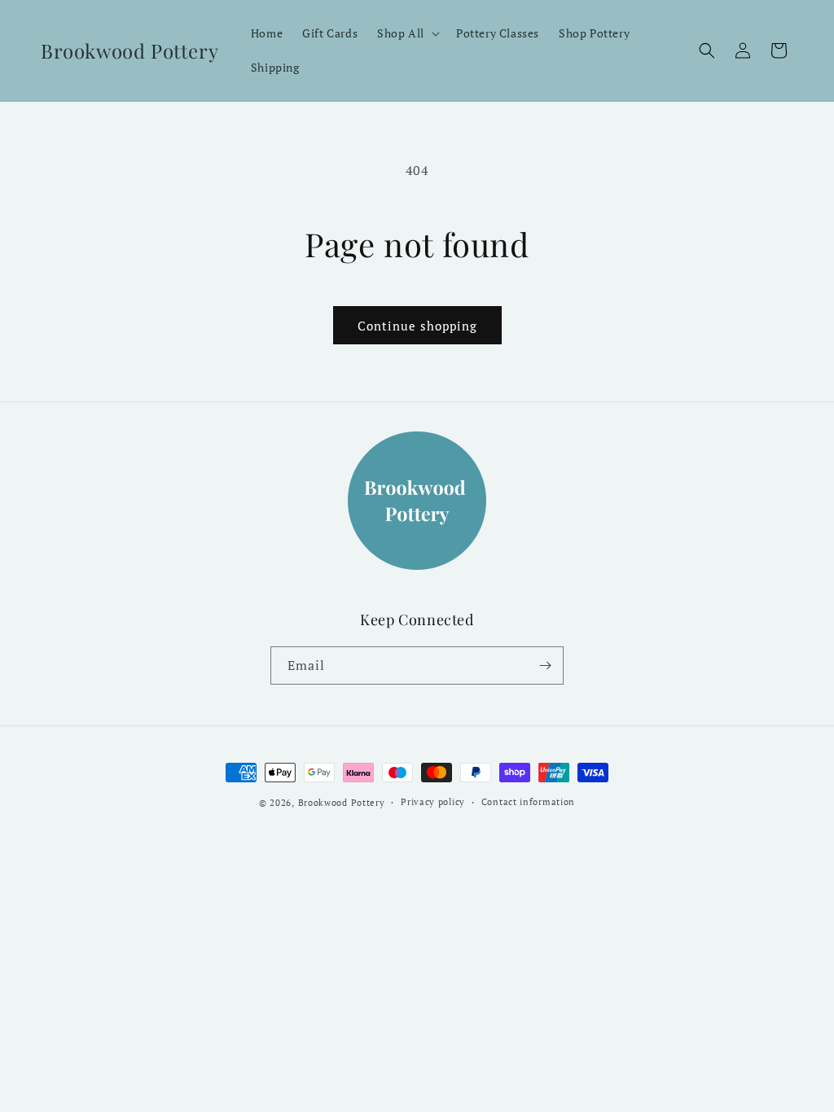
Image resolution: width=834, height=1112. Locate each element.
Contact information (528, 802)
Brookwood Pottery (341, 802)
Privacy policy (433, 802)
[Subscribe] (545, 665)
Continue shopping (417, 325)
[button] (406, 33)
